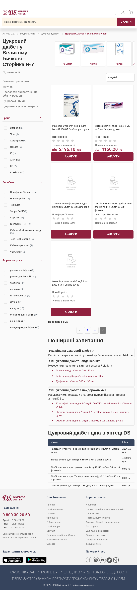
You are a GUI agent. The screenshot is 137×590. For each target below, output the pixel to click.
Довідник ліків (93, 543)
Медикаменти (27, 33)
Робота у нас (53, 522)
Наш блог (91, 504)
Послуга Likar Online (97, 539)
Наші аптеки (92, 513)
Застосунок (92, 526)
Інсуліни (8, 86)
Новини (50, 513)
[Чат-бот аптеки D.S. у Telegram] (109, 560)
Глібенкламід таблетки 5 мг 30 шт (75, 370)
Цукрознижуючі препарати (20, 106)
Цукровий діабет (50, 33)
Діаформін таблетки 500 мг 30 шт (75, 381)
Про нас (50, 504)
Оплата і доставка (96, 535)
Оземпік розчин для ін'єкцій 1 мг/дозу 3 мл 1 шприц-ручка (89, 420)
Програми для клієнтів (98, 517)
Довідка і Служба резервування (103, 522)
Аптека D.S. (9, 33)
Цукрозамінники (14, 101)
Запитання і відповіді (97, 530)
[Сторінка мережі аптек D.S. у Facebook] (89, 560)
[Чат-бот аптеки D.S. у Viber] (116, 560)
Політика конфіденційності (60, 535)
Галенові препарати (16, 81)
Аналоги (71, 156)
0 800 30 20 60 (16, 515)
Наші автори (53, 526)
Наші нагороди (54, 509)
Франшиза (52, 517)
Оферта (50, 543)
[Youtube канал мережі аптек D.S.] (102, 560)
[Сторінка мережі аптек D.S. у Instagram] (96, 560)
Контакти (51, 530)
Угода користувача (56, 539)
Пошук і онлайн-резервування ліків (105, 509)
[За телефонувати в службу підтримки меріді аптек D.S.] (114, 13)
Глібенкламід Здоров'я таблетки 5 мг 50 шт (80, 376)
